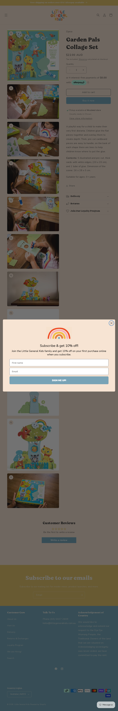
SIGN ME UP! (59, 380)
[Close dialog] (111, 323)
